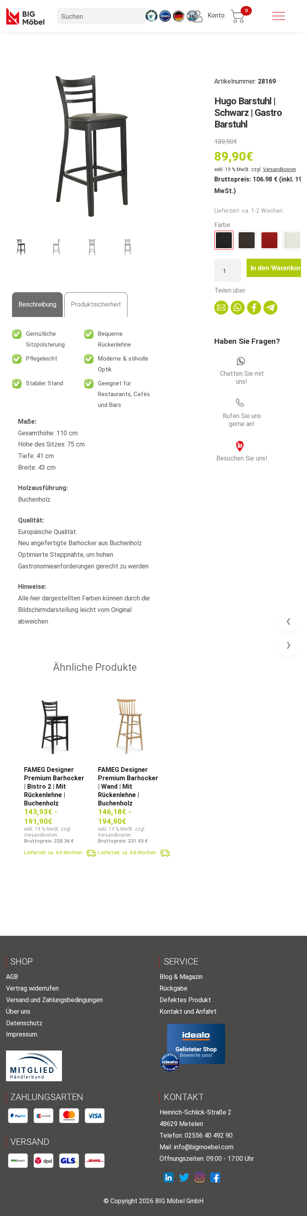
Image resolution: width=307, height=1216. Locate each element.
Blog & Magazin (181, 977)
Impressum (21, 1034)
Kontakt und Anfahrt (188, 1011)
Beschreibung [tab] (37, 304)
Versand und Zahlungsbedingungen (54, 1000)
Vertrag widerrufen (32, 988)
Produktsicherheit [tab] (96, 304)
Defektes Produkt (185, 1000)
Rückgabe (173, 988)
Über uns (18, 1011)
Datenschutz (24, 1023)
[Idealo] (196, 1044)
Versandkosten (279, 169)
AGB (12, 977)
